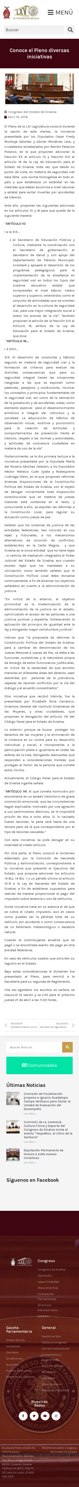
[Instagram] (56, 1416)
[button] (60, 12)
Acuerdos (12, 1364)
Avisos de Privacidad (55, 1390)
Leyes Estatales (48, 1282)
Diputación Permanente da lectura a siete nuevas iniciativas (43, 1154)
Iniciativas (13, 1346)
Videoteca (48, 1378)
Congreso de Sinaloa (52, 1269)
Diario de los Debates (20, 1377)
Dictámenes (14, 1358)
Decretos (12, 1352)
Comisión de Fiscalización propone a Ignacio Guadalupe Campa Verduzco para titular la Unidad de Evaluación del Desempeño (47, 1101)
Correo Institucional (55, 1348)
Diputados (45, 1275)
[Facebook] (23, 1416)
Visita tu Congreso (54, 1342)
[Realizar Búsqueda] (67, 1047)
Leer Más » (30, 1113)
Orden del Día (15, 1340)
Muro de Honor (52, 1384)
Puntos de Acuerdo (19, 1371)
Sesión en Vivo (51, 1336)
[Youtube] (45, 1416)
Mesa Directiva (48, 1288)
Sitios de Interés (53, 1366)
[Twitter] (34, 1416)
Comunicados (42, 1065)
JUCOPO (43, 1316)
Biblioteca (48, 1372)
